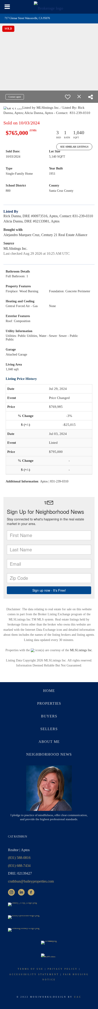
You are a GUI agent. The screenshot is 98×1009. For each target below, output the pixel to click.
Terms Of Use (31, 969)
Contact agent (14, 97)
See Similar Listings (74, 146)
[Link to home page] (49, 7)
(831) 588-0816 (19, 858)
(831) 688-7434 (19, 866)
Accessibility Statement (34, 974)
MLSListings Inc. (81, 650)
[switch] (67, 97)
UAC (77, 997)
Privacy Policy (63, 969)
